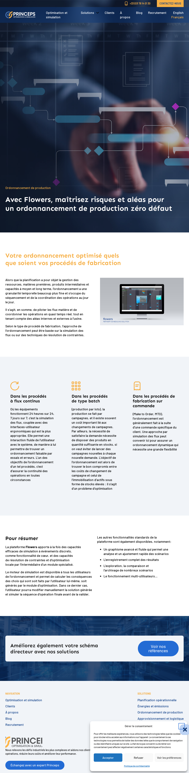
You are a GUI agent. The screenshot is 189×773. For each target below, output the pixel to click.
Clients (109, 13)
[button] (181, 726)
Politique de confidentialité (137, 766)
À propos (125, 15)
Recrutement (157, 13)
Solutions (87, 13)
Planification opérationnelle (157, 700)
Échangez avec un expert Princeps (35, 765)
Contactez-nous (170, 3)
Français (177, 17)
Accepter (108, 757)
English (178, 13)
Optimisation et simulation (56, 15)
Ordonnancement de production (160, 712)
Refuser (138, 757)
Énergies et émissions (153, 706)
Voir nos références (158, 648)
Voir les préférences (169, 757)
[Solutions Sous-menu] (97, 12)
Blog (139, 13)
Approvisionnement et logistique (161, 718)
